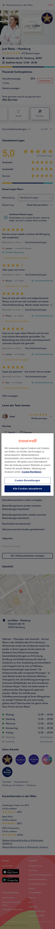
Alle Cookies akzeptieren (27, 489)
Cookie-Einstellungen (27, 480)
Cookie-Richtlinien (31, 472)
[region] (27, 464)
